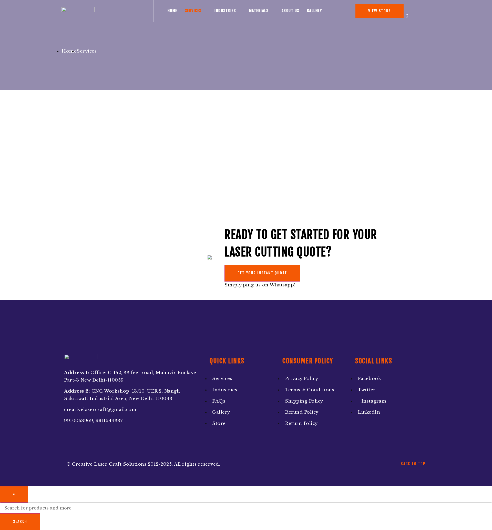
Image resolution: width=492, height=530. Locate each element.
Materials (259, 10)
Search (20, 521)
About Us (290, 10)
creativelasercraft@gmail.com (100, 409)
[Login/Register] (422, 11)
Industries (225, 10)
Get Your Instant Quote (262, 273)
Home (172, 10)
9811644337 (109, 420)
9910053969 (78, 420)
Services (193, 10)
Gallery (314, 10)
